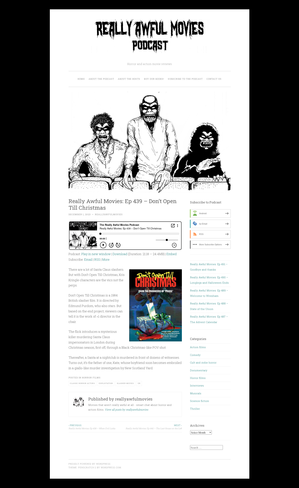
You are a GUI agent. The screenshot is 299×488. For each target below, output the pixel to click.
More (106, 259)
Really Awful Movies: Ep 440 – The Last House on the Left (154, 427)
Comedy (195, 355)
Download (120, 254)
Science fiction (199, 401)
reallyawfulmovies (109, 214)
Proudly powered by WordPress (89, 463)
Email (88, 259)
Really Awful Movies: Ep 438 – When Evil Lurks (92, 427)
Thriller (195, 408)
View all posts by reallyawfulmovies (126, 409)
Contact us (213, 78)
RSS (97, 259)
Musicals (195, 393)
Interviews (197, 385)
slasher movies (125, 383)
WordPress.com (111, 467)
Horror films (91, 377)
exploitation (106, 383)
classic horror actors (82, 383)
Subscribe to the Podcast (185, 78)
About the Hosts (129, 78)
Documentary (198, 370)
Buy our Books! (154, 78)
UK (139, 383)
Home (81, 78)
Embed (171, 254)
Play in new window (96, 254)
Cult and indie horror (203, 362)
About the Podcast (101, 78)
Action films (198, 347)
